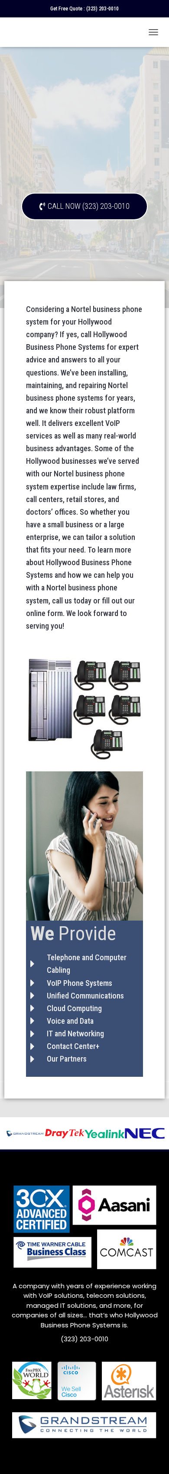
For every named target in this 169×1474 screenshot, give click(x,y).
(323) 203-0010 (102, 9)
